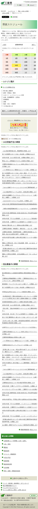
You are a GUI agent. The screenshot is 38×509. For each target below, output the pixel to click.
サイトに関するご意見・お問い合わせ (14, 490)
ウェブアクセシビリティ (10, 488)
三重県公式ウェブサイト (6, 3)
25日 (35, 69)
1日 (7, 58)
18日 (35, 65)
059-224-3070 (8, 500)
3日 (26, 58)
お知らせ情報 (5, 13)
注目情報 (6, 467)
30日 (16, 72)
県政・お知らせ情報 (23, 11)
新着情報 (6, 461)
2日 (16, 58)
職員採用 (6, 451)
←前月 (4, 44)
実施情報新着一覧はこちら (29, 261)
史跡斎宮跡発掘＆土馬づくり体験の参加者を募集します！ (20, 302)
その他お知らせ (8, 106)
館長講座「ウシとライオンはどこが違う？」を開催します (20, 284)
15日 (6, 65)
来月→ (34, 44)
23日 (16, 69)
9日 (16, 62)
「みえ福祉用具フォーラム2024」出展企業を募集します (19, 192)
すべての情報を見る (9, 87)
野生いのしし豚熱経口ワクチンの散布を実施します (18, 161)
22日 (6, 69)
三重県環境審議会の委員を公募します (13, 337)
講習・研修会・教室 (9, 93)
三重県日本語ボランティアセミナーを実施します (17, 345)
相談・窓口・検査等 (9, 104)
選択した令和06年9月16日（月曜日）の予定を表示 (19, 112)
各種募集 (6, 99)
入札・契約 (7, 444)
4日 (35, 58)
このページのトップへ (20, 478)
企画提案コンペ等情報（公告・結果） (15, 441)
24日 (25, 69)
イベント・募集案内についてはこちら (19, 120)
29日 (6, 72)
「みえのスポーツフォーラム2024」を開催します (17, 201)
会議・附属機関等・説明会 (11, 97)
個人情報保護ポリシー (10, 485)
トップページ (11, 11)
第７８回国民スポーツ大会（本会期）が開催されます (18, 154)
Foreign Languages (31, 1)
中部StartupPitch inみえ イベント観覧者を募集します (19, 292)
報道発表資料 (8, 464)
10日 (25, 62)
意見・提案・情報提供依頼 (12, 471)
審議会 (6, 447)
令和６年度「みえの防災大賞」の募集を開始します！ (18, 157)
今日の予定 (7, 457)
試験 (4, 101)
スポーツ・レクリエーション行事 (13, 95)
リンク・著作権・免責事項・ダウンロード (16, 483)
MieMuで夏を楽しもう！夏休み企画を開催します (17, 225)
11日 (35, 62)
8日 (7, 62)
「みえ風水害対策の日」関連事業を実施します (16, 151)
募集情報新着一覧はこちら (29, 429)
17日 (25, 65)
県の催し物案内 (8, 91)
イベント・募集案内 (10, 454)
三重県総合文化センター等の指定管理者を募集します (18, 382)
